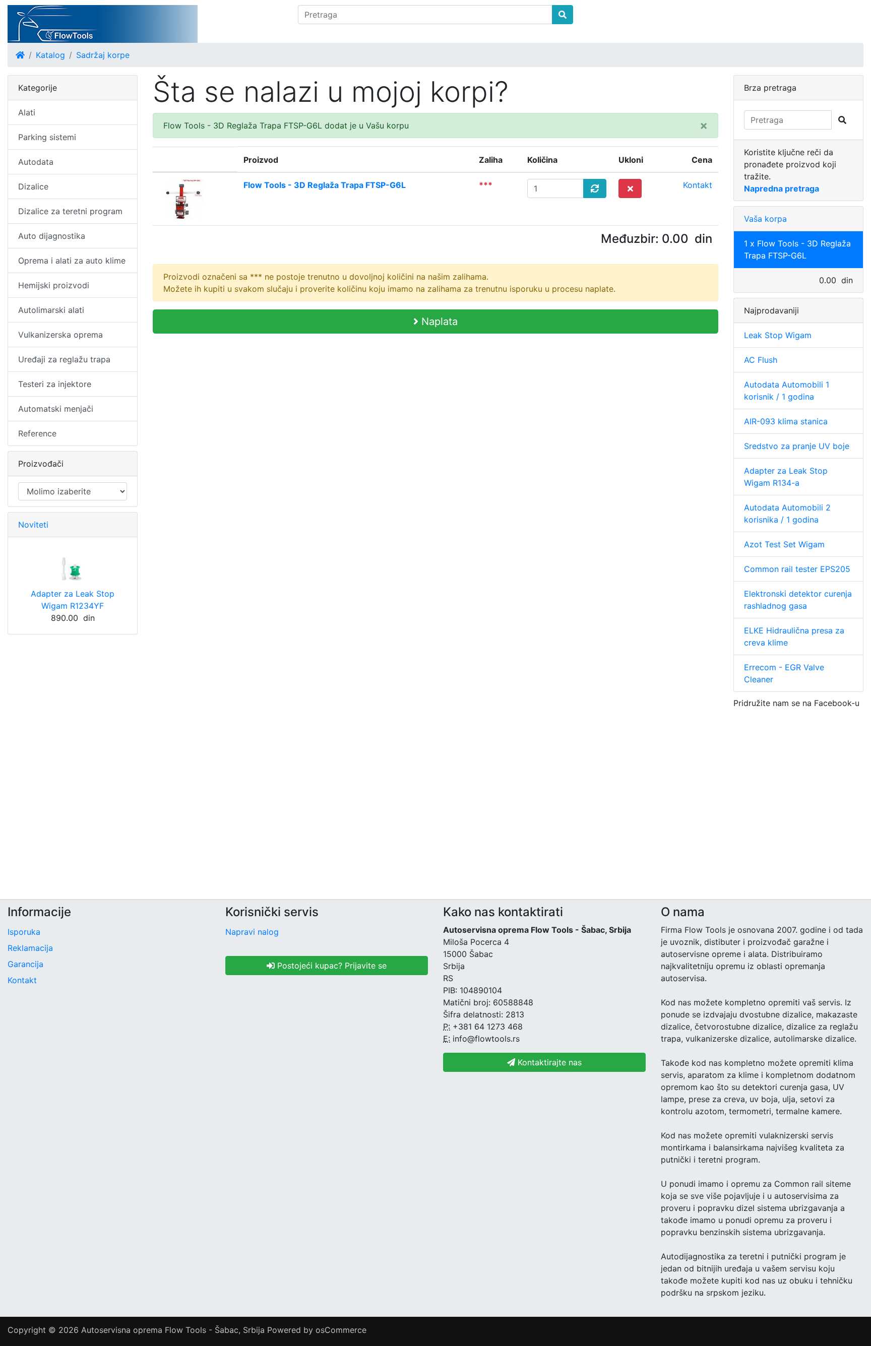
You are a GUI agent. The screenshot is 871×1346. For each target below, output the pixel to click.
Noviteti (33, 525)
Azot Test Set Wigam (784, 544)
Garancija (25, 964)
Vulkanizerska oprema (60, 335)
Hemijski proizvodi (53, 285)
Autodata (35, 162)
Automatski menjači (55, 409)
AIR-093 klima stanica (786, 421)
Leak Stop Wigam (778, 335)
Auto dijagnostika (51, 236)
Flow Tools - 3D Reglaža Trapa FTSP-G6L (324, 185)
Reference (37, 433)
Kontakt (697, 185)
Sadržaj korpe (103, 55)
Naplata (438, 321)
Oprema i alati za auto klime (72, 260)
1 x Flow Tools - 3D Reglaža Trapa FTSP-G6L (797, 249)
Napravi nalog (252, 932)
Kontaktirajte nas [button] (548, 1062)
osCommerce (341, 1330)
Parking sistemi (47, 137)
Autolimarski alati (51, 310)
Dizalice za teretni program (70, 211)
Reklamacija (30, 948)
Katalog (50, 55)
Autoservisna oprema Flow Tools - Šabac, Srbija (173, 1330)
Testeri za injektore (54, 384)
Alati (26, 112)
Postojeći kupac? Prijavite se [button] (331, 965)
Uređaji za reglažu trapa (64, 359)
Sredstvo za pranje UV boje (796, 446)
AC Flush (760, 360)
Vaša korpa (765, 219)
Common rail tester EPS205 (797, 569)
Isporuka (24, 932)
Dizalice (33, 186)
